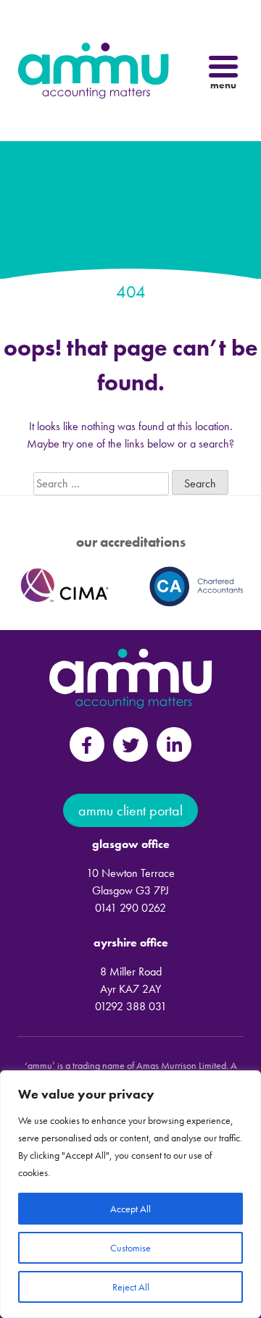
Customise (130, 1247)
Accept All (130, 1208)
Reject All (130, 1286)
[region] (130, 1194)
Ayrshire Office (131, 942)
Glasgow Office (131, 844)
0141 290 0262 (130, 907)
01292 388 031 (131, 1006)
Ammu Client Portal (130, 810)
